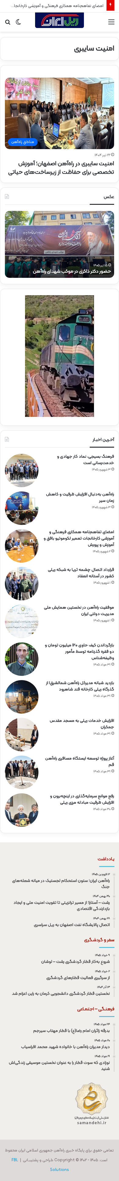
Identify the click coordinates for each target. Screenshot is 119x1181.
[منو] (111, 24)
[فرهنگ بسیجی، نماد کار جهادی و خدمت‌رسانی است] (21, 470)
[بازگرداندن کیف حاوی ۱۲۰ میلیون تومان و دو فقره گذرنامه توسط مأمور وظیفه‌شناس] (21, 659)
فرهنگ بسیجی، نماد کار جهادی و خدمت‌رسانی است (85, 459)
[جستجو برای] (8, 24)
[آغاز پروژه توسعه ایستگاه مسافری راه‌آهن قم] (21, 772)
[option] (59, 244)
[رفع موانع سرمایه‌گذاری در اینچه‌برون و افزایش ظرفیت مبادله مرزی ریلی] (21, 810)
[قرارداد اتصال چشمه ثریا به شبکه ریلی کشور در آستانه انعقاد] (21, 583)
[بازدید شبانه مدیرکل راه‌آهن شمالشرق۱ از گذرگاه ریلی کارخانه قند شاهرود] (21, 697)
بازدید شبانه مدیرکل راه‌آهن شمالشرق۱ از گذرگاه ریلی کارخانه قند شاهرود (80, 686)
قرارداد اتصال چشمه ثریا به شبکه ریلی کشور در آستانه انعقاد (81, 573)
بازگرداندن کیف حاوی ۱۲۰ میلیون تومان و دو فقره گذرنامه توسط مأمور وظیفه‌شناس (79, 651)
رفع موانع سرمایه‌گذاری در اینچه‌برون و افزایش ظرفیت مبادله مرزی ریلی (82, 799)
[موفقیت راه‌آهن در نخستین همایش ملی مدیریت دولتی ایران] (21, 621)
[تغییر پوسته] (18, 24)
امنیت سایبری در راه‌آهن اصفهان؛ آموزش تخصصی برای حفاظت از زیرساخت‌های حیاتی (61, 168)
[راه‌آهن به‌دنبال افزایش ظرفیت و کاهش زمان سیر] (21, 508)
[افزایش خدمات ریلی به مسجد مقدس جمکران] (21, 734)
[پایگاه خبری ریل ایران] (59, 22)
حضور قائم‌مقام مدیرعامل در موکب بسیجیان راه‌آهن (61, 271)
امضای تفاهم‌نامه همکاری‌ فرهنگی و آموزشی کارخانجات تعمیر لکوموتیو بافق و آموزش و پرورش (79, 538)
